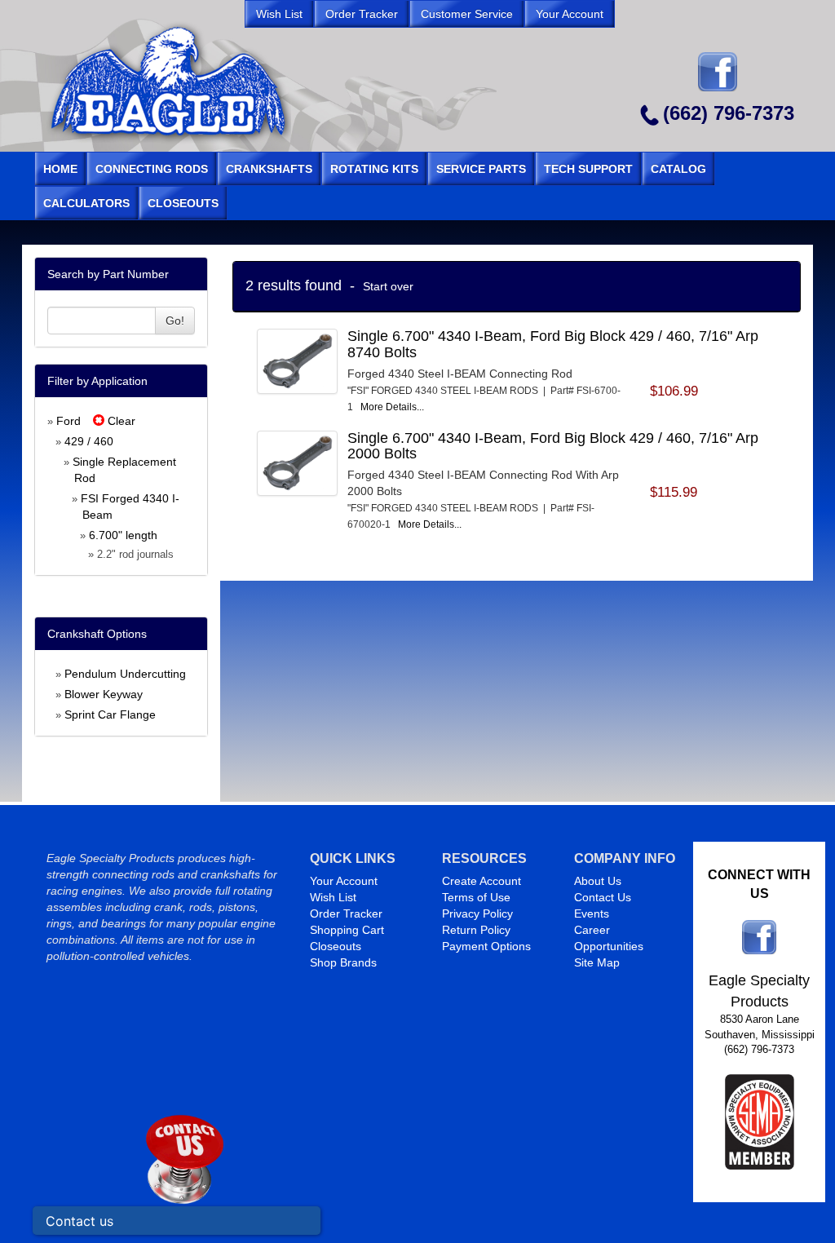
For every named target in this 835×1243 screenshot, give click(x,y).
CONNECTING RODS (151, 168)
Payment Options (486, 946)
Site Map (597, 962)
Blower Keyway (103, 694)
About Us (597, 880)
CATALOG (678, 168)
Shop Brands (343, 962)
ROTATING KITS (374, 168)
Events (591, 913)
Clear (119, 420)
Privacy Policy (477, 913)
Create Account (481, 880)
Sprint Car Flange (110, 714)
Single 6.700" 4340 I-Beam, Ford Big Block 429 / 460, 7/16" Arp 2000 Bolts (552, 446)
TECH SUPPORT (588, 168)
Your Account (344, 880)
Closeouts (335, 946)
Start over (388, 286)
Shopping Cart (347, 929)
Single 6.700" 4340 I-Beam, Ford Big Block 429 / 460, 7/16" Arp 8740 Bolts (552, 344)
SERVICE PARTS (481, 168)
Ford (68, 420)
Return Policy (476, 929)
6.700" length (123, 535)
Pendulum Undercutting (125, 673)
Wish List (333, 897)
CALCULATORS (86, 203)
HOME (60, 168)
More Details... (392, 407)
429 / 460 (88, 441)
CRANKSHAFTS (269, 168)
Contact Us (602, 897)
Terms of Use (476, 897)
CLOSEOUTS (183, 203)
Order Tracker (346, 913)
